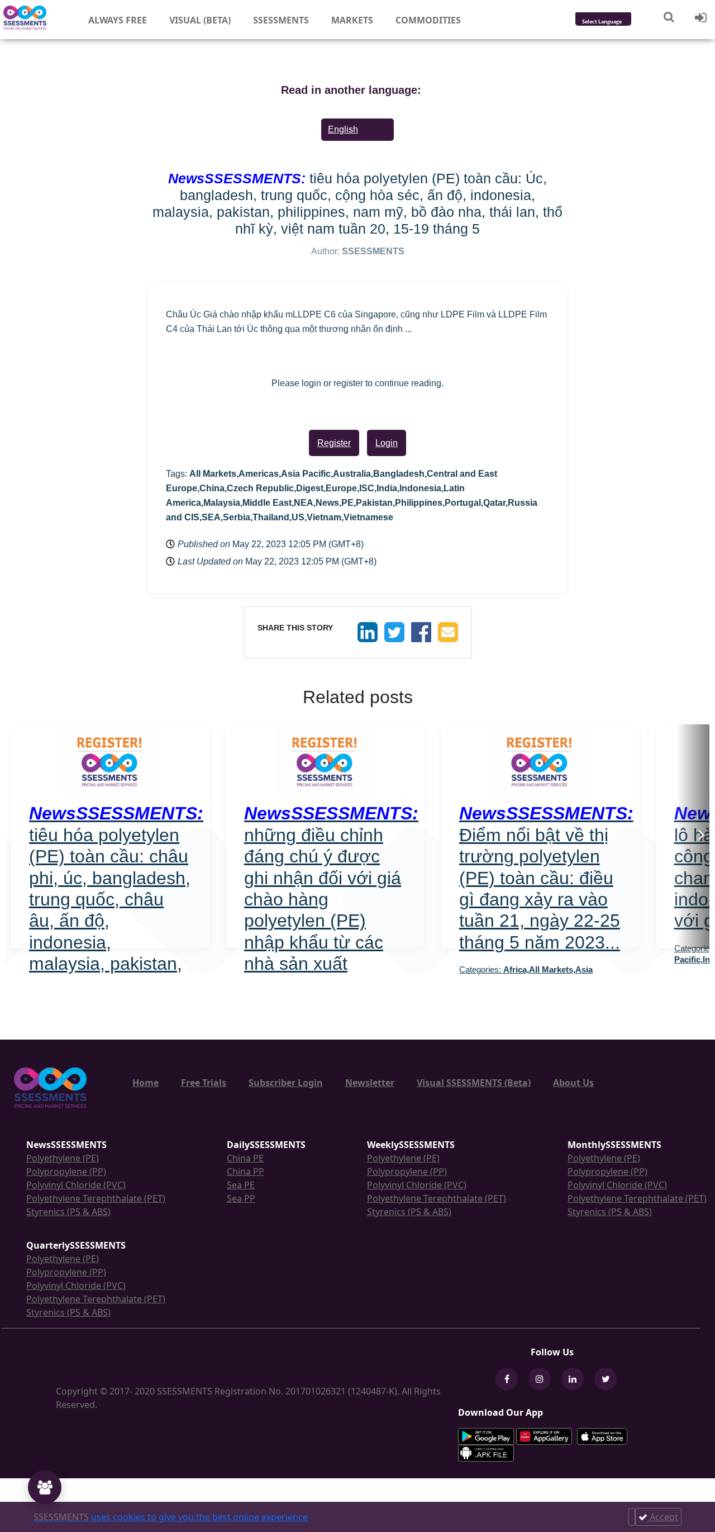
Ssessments (281, 20)
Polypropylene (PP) (66, 1171)
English (343, 129)
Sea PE (241, 1185)
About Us (573, 1082)
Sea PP (241, 1198)
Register (334, 443)
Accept (662, 1517)
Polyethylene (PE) (62, 1158)
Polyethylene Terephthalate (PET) (95, 1198)
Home (145, 1082)
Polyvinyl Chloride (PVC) (76, 1185)
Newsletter (369, 1082)
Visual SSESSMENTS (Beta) (474, 1082)
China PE (245, 1158)
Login (386, 443)
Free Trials (203, 1082)
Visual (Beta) (200, 20)
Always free (117, 20)
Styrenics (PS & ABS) (68, 1212)
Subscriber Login (286, 1082)
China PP (245, 1171)
